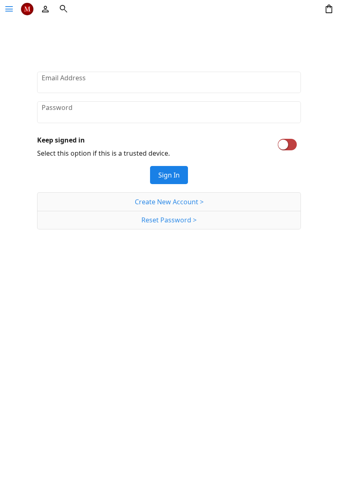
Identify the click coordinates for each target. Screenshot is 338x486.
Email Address (64, 77)
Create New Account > (169, 201)
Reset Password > (169, 219)
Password (57, 107)
